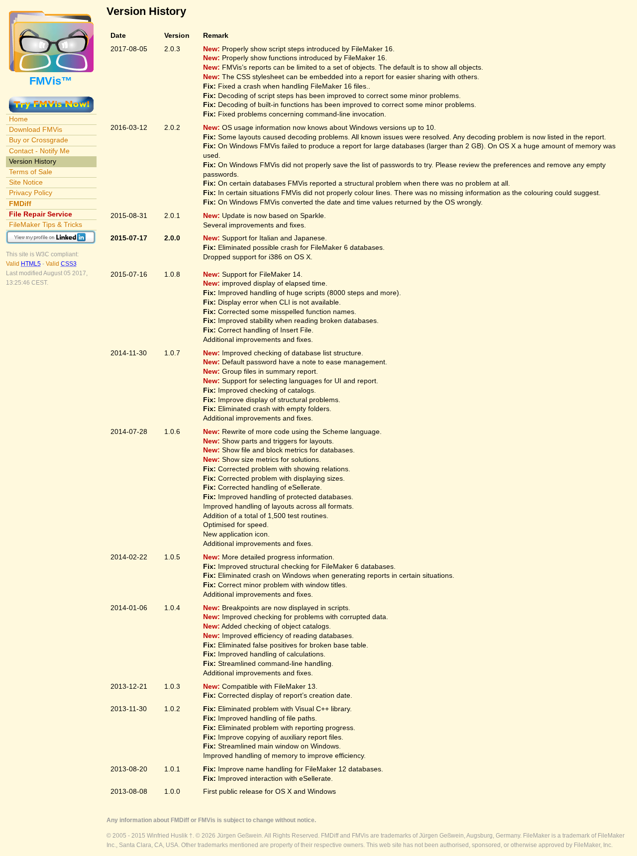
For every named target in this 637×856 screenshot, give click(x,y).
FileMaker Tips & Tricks (45, 224)
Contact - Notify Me (39, 151)
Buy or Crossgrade (38, 140)
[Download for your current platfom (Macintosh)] (51, 101)
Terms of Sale (30, 172)
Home (18, 119)
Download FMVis (35, 129)
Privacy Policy (30, 193)
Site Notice (26, 182)
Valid (23, 263)
